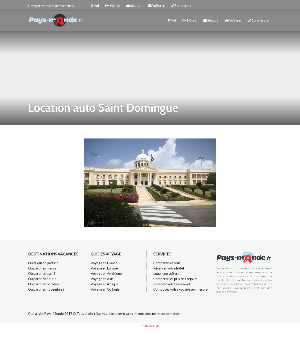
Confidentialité (145, 313)
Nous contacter (169, 313)
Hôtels (114, 5)
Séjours (135, 5)
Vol (96, 5)
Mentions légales (121, 313)
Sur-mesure (183, 5)
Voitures (158, 5)
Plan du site (150, 325)
